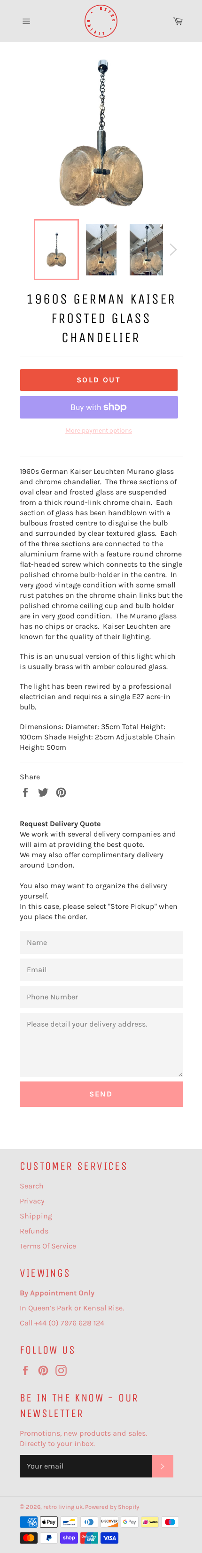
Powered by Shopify (112, 1506)
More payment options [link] (98, 430)
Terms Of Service (48, 1245)
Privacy (32, 1200)
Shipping (36, 1215)
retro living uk (63, 1506)
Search (32, 1185)
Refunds (34, 1230)
